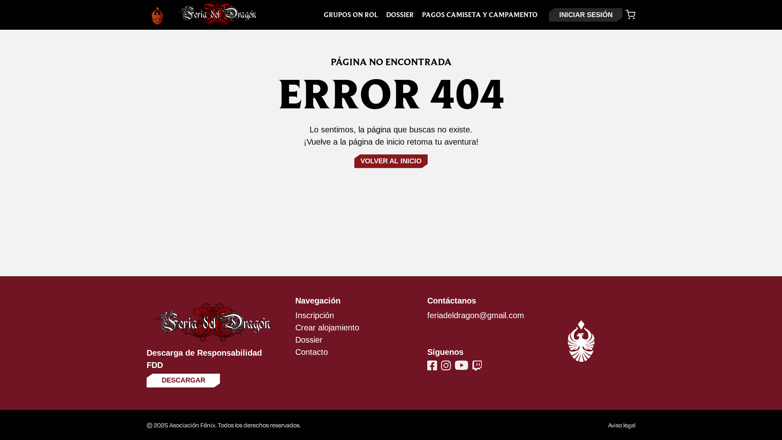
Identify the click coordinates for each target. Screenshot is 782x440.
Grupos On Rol (351, 15)
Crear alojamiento (327, 327)
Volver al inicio (391, 161)
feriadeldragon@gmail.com (475, 315)
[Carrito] (630, 15)
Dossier (400, 15)
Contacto (311, 352)
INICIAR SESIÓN (586, 15)
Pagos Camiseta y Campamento (480, 15)
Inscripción (314, 315)
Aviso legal (621, 425)
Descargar (183, 380)
